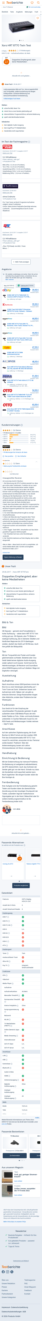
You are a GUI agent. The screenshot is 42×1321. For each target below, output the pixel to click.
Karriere (5, 1290)
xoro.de (4, 1124)
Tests (12, 12)
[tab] (25, 286)
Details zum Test (7, 153)
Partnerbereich (7, 1294)
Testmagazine (29, 1280)
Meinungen (28, 12)
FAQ (25, 1283)
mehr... (37, 1118)
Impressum (6, 1307)
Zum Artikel (18, 1181)
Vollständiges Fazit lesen (12, 98)
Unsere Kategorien (9, 1297)
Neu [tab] (9, 286)
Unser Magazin (30, 1287)
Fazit (36, 12)
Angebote (19, 12)
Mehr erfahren (9, 279)
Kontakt (27, 1294)
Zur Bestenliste (16, 1156)
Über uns (5, 1280)
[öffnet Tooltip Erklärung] (29, 142)
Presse (4, 1287)
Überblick (5, 12)
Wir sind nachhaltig (34, 7)
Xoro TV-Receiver (8, 7)
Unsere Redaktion (8, 1283)
